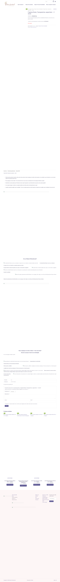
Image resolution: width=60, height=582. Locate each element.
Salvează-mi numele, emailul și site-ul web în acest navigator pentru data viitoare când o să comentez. (21, 403)
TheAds (32, 580)
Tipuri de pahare (20, 4)
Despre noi (37, 494)
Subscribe (51, 501)
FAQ (36, 497)
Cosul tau (36, 499)
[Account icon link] (55, 1)
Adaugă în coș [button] (23, 485)
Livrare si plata (44, 502)
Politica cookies (44, 498)
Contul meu (37, 498)
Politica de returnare (45, 499)
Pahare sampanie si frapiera (51, 4)
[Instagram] (54, 580)
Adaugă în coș (10, 484)
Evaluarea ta (7, 391)
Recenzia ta (7, 393)
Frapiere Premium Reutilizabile (39, 4)
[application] (23, 4)
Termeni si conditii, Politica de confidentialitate (45, 496)
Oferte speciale (14, 494)
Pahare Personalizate (29, 4)
